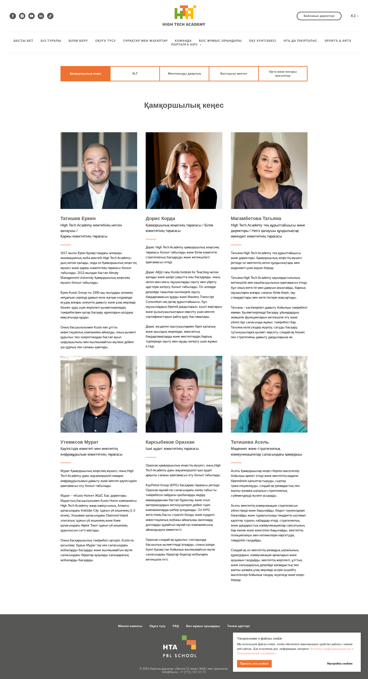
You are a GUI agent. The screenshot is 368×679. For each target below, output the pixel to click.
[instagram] (22, 16)
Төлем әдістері (238, 626)
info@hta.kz (170, 672)
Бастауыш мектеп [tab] (233, 73)
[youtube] (31, 16)
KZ (353, 16)
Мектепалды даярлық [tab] (184, 73)
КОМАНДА (183, 40)
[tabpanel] (184, 73)
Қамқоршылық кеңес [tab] (85, 73)
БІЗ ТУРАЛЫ (51, 40)
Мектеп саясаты (130, 626)
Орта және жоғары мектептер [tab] (283, 73)
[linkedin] (41, 16)
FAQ (176, 626)
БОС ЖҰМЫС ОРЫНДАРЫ (220, 40)
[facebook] (13, 16)
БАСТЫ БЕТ (23, 40)
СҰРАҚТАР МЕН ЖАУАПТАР (145, 40)
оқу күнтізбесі (262, 40)
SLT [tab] (135, 73)
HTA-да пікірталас (300, 40)
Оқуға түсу (105, 40)
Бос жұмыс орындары (203, 626)
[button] (319, 16)
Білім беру (78, 40)
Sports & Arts (338, 40)
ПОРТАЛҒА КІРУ (185, 44)
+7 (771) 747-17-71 (193, 672)
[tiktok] (50, 16)
